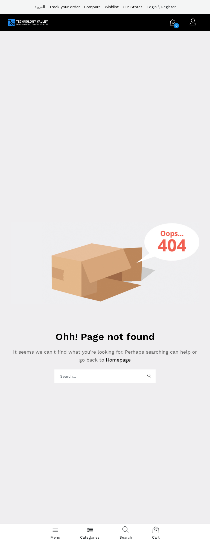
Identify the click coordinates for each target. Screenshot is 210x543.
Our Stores (132, 7)
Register (168, 7)
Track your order (64, 7)
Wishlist (112, 7)
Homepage (117, 360)
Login (152, 7)
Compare (92, 7)
